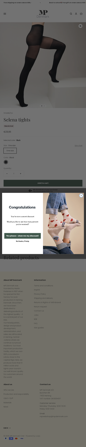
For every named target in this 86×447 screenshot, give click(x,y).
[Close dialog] (81, 195)
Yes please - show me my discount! (22, 236)
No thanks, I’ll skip (22, 241)
